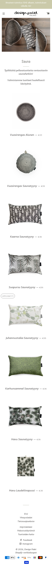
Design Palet (30, 549)
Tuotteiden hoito (26, 534)
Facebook (27, 540)
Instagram (27, 543)
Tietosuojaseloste (26, 521)
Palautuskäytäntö (26, 530)
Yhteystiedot (26, 517)
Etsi (26, 514)
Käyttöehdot (26, 527)
